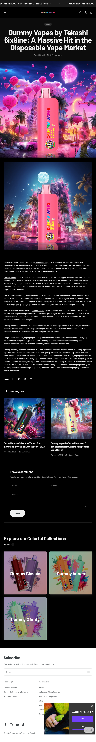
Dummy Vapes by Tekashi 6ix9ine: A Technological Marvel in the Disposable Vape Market (70, 446)
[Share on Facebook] (12, 379)
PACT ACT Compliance (48, 696)
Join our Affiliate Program (49, 692)
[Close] (92, 706)
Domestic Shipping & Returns (16, 692)
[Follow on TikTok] (23, 724)
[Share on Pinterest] (25, 379)
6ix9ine (48, 24)
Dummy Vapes (41, 262)
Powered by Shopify (28, 733)
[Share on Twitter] (19, 379)
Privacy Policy (53, 477)
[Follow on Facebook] (5, 724)
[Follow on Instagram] (11, 724)
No (82, 726)
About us (42, 687)
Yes (82, 719)
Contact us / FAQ (10, 687)
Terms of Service (68, 477)
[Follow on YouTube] (17, 724)
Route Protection (11, 696)
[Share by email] (31, 379)
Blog (41, 701)
